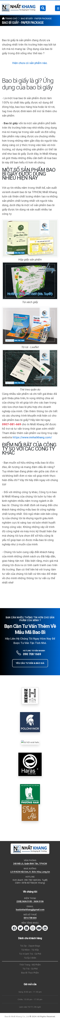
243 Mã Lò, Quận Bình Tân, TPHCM (30, 863)
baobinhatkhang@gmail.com (30, 909)
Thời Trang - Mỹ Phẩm (30, 964)
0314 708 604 (30, 918)
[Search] (43, 8)
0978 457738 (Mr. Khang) (33, 883)
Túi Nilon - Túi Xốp (30, 950)
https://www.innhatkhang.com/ (32, 437)
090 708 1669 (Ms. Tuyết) (36, 880)
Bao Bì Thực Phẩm (30, 972)
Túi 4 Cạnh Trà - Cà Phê (30, 954)
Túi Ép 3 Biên (30, 958)
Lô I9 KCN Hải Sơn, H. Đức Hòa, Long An (30, 871)
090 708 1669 (32, 654)
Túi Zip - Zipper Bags (30, 945)
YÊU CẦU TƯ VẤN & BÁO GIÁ (30, 663)
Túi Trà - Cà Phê (30, 968)
